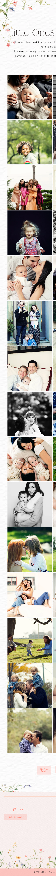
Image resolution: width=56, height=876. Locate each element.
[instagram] (15, 810)
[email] (21, 810)
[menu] (52, 8)
